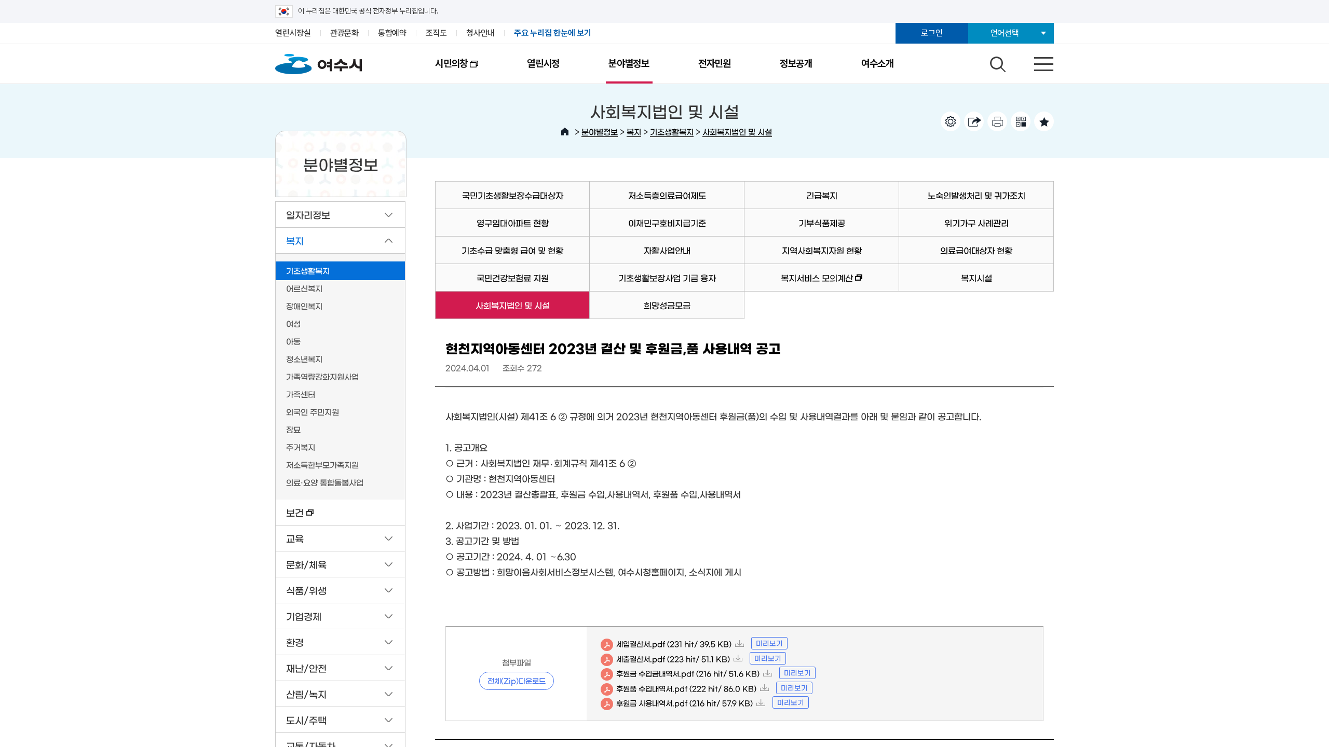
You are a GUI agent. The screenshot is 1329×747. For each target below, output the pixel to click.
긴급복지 (821, 195)
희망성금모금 (667, 305)
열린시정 (543, 64)
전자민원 (714, 64)
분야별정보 (628, 64)
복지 (634, 131)
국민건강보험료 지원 (513, 277)
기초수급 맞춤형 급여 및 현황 (512, 250)
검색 (996, 62)
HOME (565, 132)
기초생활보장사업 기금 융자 (667, 277)
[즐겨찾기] (1044, 121)
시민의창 (439, 71)
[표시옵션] (950, 121)
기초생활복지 (672, 131)
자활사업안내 (667, 250)
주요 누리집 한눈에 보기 (552, 33)
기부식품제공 (821, 222)
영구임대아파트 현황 (513, 222)
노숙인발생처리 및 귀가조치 (976, 195)
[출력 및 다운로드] (997, 121)
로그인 (931, 33)
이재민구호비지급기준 (667, 222)
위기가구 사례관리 (976, 222)
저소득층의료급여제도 (667, 195)
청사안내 (480, 33)
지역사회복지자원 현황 (822, 250)
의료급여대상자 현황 (976, 250)
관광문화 (344, 33)
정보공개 (796, 64)
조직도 (436, 33)
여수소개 (877, 64)
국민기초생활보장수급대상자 (512, 195)
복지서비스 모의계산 (798, 282)
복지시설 (976, 277)
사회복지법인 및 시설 (737, 131)
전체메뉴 (1034, 62)
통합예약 (392, 33)
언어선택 (1005, 33)
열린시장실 (293, 33)
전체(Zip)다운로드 (516, 680)
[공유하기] (974, 121)
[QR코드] (1020, 121)
